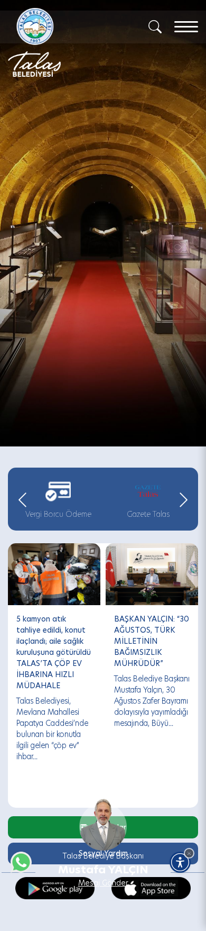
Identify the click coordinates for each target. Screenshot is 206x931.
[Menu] (186, 26)
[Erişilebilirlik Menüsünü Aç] (180, 862)
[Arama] (155, 26)
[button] (189, 853)
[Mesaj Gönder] (58, 42)
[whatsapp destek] (18, 860)
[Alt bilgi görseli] (103, 818)
